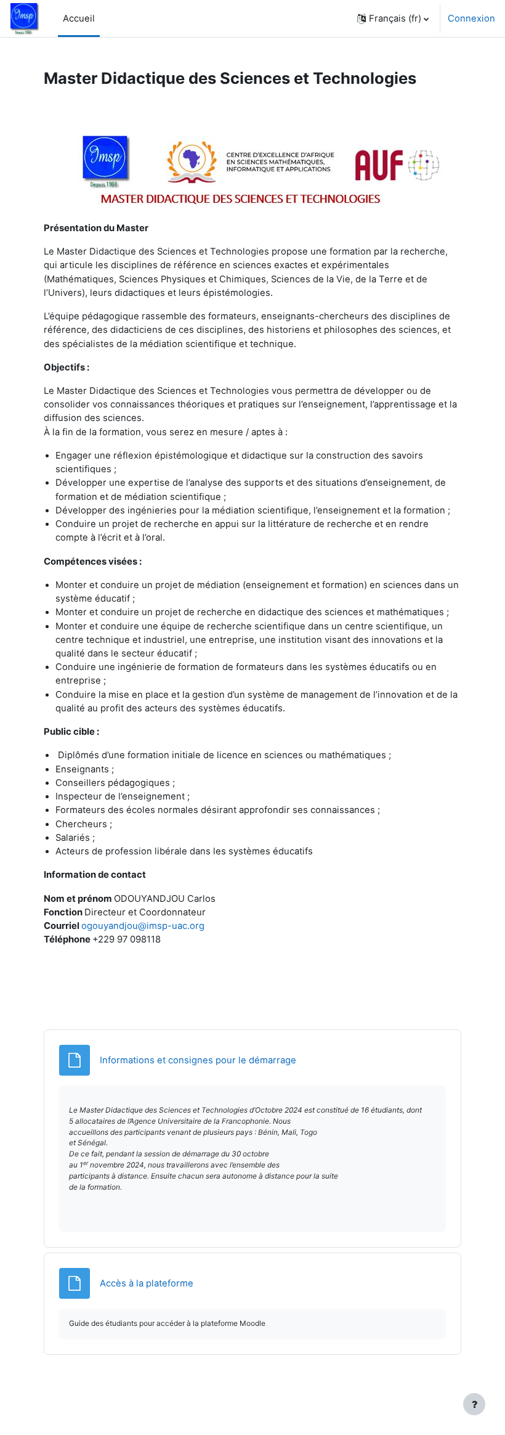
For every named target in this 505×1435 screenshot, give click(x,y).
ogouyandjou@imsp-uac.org (142, 925)
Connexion (471, 18)
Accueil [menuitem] (79, 18)
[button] (393, 18)
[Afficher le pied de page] (474, 1404)
